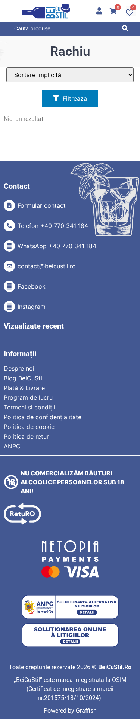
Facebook (32, 286)
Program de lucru (28, 397)
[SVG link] (46, 11)
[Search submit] (127, 29)
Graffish (86, 710)
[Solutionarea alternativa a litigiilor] (70, 607)
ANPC (12, 446)
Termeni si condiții (29, 407)
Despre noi (19, 368)
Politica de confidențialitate (42, 417)
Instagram (32, 306)
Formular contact (42, 205)
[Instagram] (9, 306)
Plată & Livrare (24, 388)
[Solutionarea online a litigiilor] (70, 635)
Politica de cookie (29, 426)
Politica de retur (26, 436)
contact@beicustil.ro (47, 266)
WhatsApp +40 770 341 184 (57, 246)
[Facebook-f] (9, 286)
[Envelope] (9, 266)
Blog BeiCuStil (24, 378)
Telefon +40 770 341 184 (53, 225)
